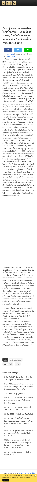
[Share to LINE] (28, 50)
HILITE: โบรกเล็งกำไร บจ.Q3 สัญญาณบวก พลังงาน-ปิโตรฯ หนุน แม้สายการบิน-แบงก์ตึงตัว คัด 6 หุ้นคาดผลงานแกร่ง (18, 422)
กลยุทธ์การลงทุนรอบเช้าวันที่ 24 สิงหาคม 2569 (17, 453)
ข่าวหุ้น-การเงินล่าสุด (10, 373)
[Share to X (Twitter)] (18, 50)
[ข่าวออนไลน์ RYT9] (8, 3)
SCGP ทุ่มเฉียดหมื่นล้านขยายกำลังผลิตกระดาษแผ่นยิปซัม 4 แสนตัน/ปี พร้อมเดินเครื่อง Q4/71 (18, 433)
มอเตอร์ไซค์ (8, 364)
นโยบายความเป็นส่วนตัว (9, 477)
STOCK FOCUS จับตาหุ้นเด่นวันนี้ (18, 414)
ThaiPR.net (11, 57)
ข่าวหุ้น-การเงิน (8, 54)
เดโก (23, 62)
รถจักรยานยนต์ (15, 80)
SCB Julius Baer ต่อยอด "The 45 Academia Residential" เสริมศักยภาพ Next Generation (18, 400)
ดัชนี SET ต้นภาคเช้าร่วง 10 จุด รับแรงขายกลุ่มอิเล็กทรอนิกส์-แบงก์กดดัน (18, 378)
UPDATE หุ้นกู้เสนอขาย (14, 393)
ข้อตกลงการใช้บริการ (24, 477)
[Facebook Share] (8, 50)
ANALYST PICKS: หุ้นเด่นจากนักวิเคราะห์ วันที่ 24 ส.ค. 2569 (18, 408)
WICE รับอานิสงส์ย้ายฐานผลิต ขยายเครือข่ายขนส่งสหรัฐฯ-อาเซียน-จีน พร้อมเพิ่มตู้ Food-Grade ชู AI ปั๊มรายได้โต (18, 386)
